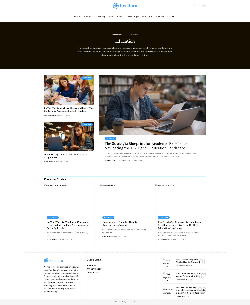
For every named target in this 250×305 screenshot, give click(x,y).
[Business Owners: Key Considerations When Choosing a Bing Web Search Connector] (168, 292)
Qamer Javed (51, 115)
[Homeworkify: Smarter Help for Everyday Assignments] (69, 136)
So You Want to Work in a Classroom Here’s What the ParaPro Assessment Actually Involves (68, 225)
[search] (194, 5)
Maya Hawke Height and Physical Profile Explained (188, 260)
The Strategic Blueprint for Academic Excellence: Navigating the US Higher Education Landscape (146, 145)
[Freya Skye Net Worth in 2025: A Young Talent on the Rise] (168, 276)
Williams (49, 162)
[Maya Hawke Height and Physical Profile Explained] (168, 262)
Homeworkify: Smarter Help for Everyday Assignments (120, 223)
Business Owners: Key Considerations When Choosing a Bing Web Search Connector (191, 290)
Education (87, 78)
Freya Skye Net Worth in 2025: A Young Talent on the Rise (191, 274)
